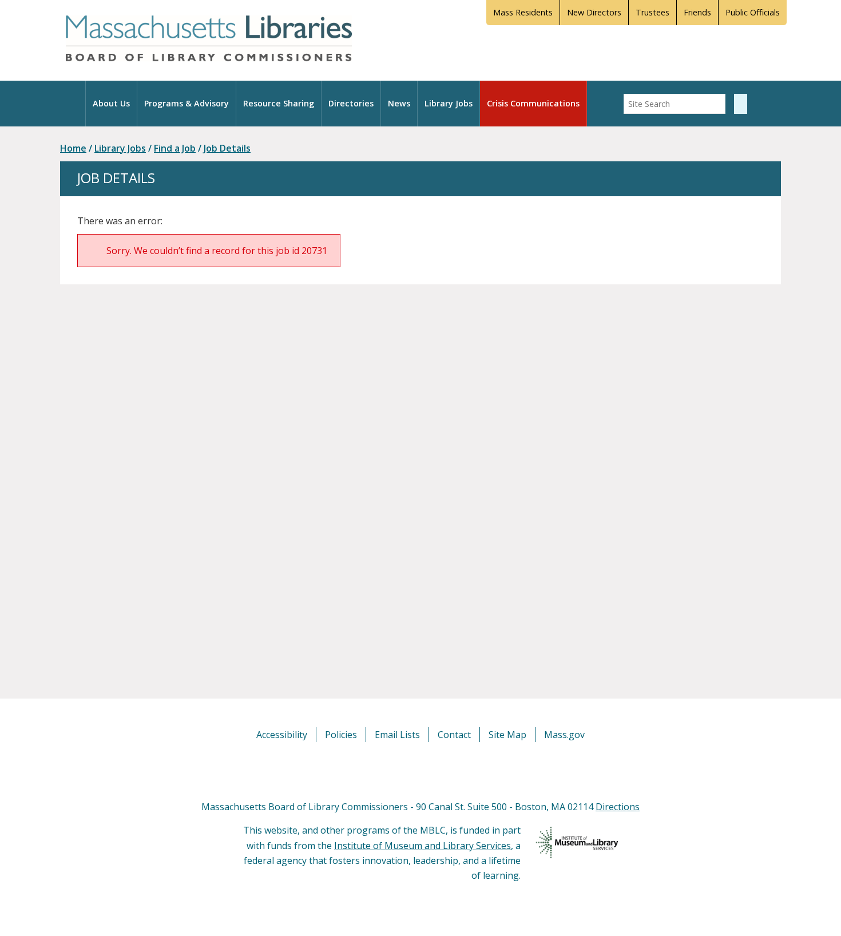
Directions (618, 806)
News (399, 103)
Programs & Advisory (186, 103)
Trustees (652, 12)
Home (73, 148)
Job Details (227, 148)
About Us (111, 103)
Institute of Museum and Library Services (422, 845)
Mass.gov (564, 734)
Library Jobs (449, 103)
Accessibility (281, 734)
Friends (697, 12)
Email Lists (397, 734)
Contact (454, 734)
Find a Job (175, 148)
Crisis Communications (533, 103)
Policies (341, 734)
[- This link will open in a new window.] (433, 770)
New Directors (594, 12)
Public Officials (752, 12)
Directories (351, 103)
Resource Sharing (278, 103)
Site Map (507, 734)
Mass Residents (523, 12)
